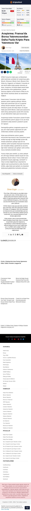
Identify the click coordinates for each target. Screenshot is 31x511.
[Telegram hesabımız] (22, 508)
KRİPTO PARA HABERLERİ (8, 12)
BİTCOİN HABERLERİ (7, 15)
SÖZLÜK (4, 24)
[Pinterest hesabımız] (16, 508)
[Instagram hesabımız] (8, 508)
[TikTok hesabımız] (13, 508)
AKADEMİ (4, 21)
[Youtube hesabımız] (11, 508)
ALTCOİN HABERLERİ (7, 18)
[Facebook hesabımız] (3, 508)
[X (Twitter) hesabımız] (5, 508)
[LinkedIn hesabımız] (19, 508)
